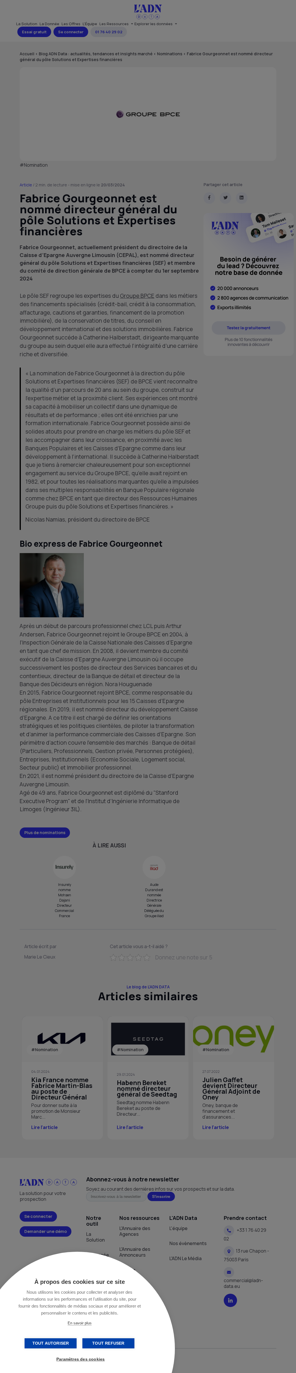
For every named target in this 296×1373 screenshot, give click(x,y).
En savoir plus (80, 1323)
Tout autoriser (50, 1343)
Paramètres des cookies (80, 1359)
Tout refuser (108, 1343)
